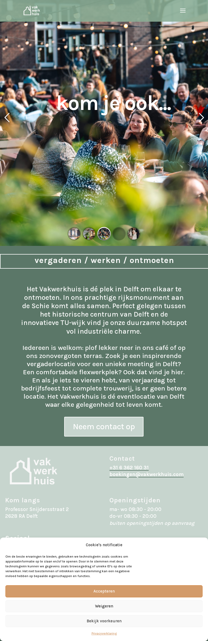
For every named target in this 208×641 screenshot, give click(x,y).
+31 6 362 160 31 (129, 468)
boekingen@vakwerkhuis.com (146, 474)
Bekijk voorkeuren (104, 621)
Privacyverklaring (104, 633)
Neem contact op (104, 426)
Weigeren (104, 606)
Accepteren (104, 591)
